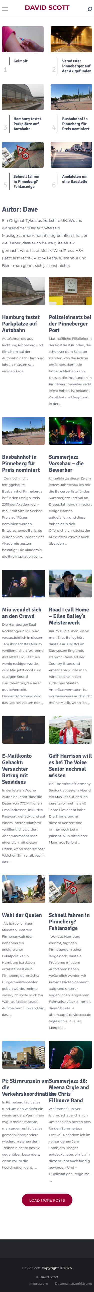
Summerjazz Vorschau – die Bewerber (66, 463)
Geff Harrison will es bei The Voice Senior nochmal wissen (70, 766)
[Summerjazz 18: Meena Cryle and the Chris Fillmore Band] (70, 1055)
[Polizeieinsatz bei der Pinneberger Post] (70, 291)
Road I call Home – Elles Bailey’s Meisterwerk (69, 616)
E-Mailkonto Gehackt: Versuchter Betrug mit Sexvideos (17, 769)
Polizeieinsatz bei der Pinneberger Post (70, 324)
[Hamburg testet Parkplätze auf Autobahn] (23, 291)
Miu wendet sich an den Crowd (21, 612)
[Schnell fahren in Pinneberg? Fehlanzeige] (70, 889)
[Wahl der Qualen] (23, 889)
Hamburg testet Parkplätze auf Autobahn (21, 324)
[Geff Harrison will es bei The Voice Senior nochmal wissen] (70, 730)
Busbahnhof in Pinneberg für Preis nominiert (21, 463)
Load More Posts (47, 1200)
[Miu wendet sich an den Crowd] (23, 583)
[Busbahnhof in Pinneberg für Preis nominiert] (23, 431)
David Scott (47, 7)
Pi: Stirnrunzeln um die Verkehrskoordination (28, 1087)
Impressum (38, 1283)
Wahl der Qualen (22, 915)
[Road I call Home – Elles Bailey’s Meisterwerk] (70, 583)
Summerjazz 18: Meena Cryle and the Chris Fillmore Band (69, 1091)
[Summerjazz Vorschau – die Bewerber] (70, 431)
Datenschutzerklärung (73, 1283)
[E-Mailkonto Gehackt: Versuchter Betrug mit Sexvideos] (23, 730)
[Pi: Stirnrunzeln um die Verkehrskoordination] (23, 1055)
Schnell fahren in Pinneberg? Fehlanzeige (69, 921)
